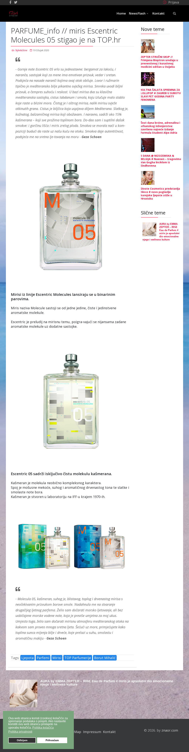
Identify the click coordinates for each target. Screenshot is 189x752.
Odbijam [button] (22, 740)
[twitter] (15, 2)
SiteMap (74, 732)
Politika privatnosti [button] (20, 731)
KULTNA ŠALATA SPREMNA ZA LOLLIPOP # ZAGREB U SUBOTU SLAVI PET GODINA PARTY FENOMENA (161, 94)
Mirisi (56, 658)
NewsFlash (137, 13)
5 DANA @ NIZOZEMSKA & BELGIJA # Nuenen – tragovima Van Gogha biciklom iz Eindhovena (161, 160)
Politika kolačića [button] (43, 727)
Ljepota (27, 658)
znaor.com (169, 730)
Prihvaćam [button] (52, 740)
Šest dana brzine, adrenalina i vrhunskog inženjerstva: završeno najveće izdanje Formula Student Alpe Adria (160, 127)
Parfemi (43, 658)
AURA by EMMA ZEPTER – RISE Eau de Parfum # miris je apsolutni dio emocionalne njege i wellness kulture (106, 682)
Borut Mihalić (105, 658)
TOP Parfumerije (77, 658)
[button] (170, 2)
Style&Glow (21, 50)
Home (121, 13)
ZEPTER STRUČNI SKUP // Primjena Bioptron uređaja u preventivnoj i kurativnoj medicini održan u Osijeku (159, 61)
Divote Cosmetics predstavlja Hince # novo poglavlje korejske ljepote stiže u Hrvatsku (160, 193)
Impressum (92, 732)
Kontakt (158, 13)
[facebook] (10, 2)
